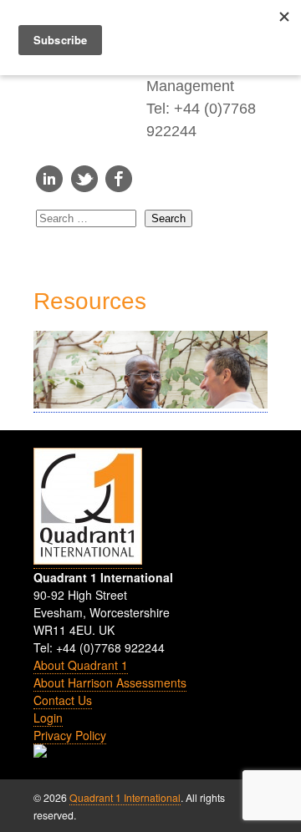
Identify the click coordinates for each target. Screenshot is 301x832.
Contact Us (62, 700)
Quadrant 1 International (125, 797)
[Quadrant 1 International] (89, 104)
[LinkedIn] (49, 187)
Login (48, 717)
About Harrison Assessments (109, 682)
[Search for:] (90, 218)
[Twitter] (84, 187)
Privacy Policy (69, 735)
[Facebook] (118, 187)
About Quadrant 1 (80, 665)
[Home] (87, 560)
